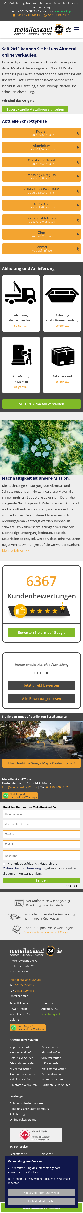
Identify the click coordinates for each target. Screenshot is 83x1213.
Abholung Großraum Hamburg (29, 1108)
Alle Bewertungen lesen (41, 697)
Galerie (14, 1018)
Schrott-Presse (19, 1002)
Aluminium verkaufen (24, 1073)
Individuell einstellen (41, 1201)
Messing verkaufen (22, 1051)
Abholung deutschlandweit (27, 1102)
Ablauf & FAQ (50, 1008)
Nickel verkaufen (20, 1067)
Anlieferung (17, 1113)
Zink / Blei (42, 205)
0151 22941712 (59, 15)
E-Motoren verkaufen (23, 1084)
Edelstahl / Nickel (41, 161)
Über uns (47, 1002)
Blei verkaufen (51, 1051)
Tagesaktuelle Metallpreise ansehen (35, 109)
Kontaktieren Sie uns (23, 1013)
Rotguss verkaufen (22, 1057)
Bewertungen (18, 1008)
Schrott (41, 248)
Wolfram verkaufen (54, 1067)
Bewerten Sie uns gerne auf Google (46, 931)
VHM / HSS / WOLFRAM (41, 190)
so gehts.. (20, 325)
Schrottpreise (18, 1153)
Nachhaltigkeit (51, 1013)
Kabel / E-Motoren (41, 219)
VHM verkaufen (51, 1057)
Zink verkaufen (51, 1046)
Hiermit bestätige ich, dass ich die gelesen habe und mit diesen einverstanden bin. (40, 867)
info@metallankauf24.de (19, 786)
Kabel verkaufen (20, 1078)
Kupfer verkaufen (21, 1046)
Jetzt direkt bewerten (41, 684)
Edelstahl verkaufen (22, 1062)
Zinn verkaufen (51, 1073)
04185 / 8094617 (30, 11)
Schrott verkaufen (53, 1078)
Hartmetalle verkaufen (56, 1084)
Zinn (41, 234)
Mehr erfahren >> (15, 550)
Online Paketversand (23, 1118)
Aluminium (42, 147)
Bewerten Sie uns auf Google (41, 632)
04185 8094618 (24, 989)
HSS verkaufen (51, 1062)
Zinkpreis (47, 1153)
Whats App (63, 11)
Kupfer (41, 133)
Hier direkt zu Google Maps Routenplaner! (41, 762)
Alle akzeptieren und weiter (41, 1192)
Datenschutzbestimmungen (24, 867)
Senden (42, 879)
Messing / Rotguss (41, 176)
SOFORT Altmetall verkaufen (41, 404)
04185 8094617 (57, 786)
